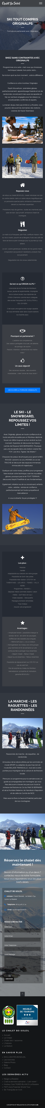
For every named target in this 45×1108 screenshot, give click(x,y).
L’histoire (8, 1043)
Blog (6, 1065)
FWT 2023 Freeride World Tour (17, 1087)
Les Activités (9, 1060)
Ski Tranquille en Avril (13, 1090)
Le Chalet (8, 1038)
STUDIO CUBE (34, 1105)
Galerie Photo (9, 1062)
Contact (7, 1068)
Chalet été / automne (13, 1040)
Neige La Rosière (11, 1079)
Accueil (7, 1035)
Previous (3, 831)
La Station (8, 1046)
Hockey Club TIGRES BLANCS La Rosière (21, 1084)
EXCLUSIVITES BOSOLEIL (15, 1057)
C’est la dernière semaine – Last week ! (20, 1081)
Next (41, 831)
